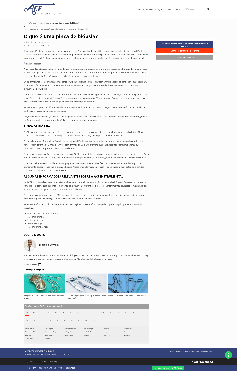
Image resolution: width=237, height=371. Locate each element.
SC (63, 313)
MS (43, 321)
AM (111, 313)
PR (56, 313)
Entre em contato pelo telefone (185, 51)
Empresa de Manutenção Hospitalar (52, 29)
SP (49, 313)
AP (140, 313)
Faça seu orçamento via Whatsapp (168, 368)
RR (79, 321)
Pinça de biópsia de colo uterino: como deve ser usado (44, 297)
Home (141, 9)
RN (64, 321)
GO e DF (101, 313)
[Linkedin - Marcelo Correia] (39, 264)
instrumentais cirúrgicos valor (78, 29)
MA (27, 321)
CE (92, 313)
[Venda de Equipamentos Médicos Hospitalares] (128, 284)
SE (86, 321)
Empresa (149, 9)
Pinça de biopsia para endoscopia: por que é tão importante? (86, 297)
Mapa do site (206, 351)
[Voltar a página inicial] (43, 9)
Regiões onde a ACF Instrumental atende (44, 306)
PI (57, 321)
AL (133, 313)
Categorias (159, 9)
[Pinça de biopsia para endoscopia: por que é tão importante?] (86, 284)
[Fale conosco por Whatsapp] (228, 355)
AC (126, 313)
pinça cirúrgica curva (31, 29)
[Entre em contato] (32, 63)
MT (35, 321)
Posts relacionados (185, 57)
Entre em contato (174, 9)
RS (70, 313)
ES (42, 313)
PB (50, 321)
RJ (27, 313)
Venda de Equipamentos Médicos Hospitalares (127, 296)
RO (72, 321)
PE (78, 313)
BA (85, 313)
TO (94, 321)
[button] (208, 9)
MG (34, 313)
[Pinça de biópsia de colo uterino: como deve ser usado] (44, 284)
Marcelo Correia (42, 45)
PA (118, 313)
